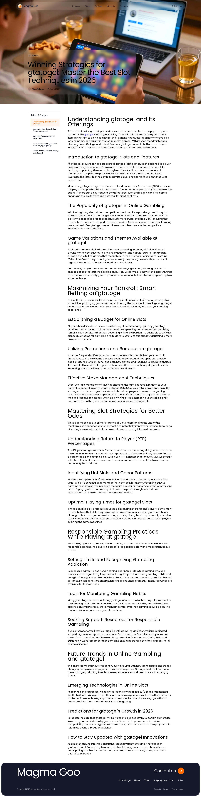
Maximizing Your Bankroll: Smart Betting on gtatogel (45, 130)
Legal (181, 789)
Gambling (34, 56)
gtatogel (89, 134)
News (137, 780)
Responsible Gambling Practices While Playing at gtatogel (45, 145)
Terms (174, 789)
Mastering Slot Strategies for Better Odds (44, 137)
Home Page (125, 780)
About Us (157, 789)
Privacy (166, 789)
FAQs (146, 780)
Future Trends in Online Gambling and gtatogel (45, 152)
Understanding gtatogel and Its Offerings (45, 123)
